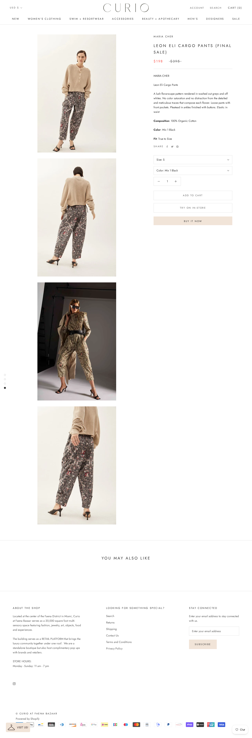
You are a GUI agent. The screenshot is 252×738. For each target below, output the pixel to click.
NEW (15, 19)
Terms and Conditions (119, 642)
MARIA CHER (163, 36)
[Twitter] (172, 146)
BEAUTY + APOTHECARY (160, 19)
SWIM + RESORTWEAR (86, 19)
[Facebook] (167, 146)
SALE (236, 19)
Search (216, 8)
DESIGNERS (215, 19)
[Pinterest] (177, 146)
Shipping (111, 629)
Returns (110, 622)
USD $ (14, 7)
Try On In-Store (193, 208)
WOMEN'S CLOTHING (44, 19)
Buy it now (193, 221)
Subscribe (203, 644)
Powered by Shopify (27, 719)
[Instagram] (14, 683)
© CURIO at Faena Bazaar (36, 713)
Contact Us (112, 635)
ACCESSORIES (123, 19)
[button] (18, 727)
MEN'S (193, 19)
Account (197, 8)
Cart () (235, 8)
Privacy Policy (114, 648)
